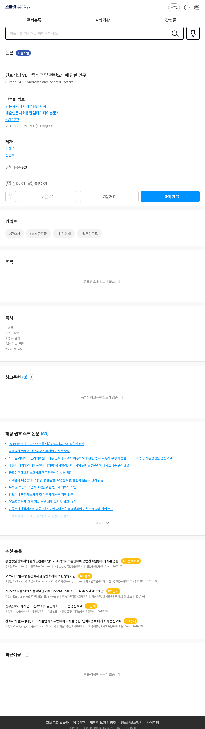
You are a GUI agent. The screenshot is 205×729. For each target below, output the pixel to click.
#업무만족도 (89, 233)
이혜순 (10, 148)
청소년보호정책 (132, 722)
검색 (174, 37)
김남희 (10, 154)
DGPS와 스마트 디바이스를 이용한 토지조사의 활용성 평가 (46, 443)
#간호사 (14, 233)
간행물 (170, 20)
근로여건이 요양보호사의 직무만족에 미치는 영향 (40, 472)
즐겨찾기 (192, 39)
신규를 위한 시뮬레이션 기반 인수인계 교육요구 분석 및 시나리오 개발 (54, 591)
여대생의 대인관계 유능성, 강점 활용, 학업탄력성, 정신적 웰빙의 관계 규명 (56, 480)
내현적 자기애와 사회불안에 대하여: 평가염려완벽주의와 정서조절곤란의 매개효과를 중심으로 (69, 465)
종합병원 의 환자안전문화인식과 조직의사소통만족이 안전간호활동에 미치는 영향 (62, 561)
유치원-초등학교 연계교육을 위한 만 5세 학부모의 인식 (44, 487)
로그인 (174, 7)
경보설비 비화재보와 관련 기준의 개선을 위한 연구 (41, 494)
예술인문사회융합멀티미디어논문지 (32, 112)
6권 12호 (12, 119)
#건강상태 (64, 233)
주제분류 (34, 20)
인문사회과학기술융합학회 (25, 106)
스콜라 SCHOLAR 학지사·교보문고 (16, 8)
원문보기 (48, 196)
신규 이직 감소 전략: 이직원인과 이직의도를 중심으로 (43, 606)
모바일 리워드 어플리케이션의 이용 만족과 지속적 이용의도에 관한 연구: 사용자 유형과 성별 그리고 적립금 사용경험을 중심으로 (90, 458)
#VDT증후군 (38, 233)
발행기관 (102, 20)
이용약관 (79, 722)
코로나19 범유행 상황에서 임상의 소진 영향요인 (40, 576)
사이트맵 (153, 722)
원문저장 (109, 196)
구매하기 (168, 196)
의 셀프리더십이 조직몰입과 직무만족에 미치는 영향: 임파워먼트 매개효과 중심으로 (63, 621)
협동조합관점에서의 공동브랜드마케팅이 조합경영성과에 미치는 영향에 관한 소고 (61, 508)
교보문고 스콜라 (57, 722)
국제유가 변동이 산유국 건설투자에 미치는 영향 (39, 450)
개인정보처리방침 (103, 722)
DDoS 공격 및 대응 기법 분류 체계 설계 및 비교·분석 (43, 501)
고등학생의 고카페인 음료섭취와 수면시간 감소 (39, 516)
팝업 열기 (31, 377)
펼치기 (100, 523)
